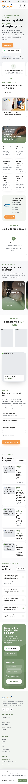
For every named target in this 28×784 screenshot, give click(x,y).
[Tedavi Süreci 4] (16, 258)
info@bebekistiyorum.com (9, 761)
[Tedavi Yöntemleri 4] (13, 312)
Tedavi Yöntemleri (6, 727)
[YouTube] (11, 709)
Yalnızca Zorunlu (12, 780)
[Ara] (20, 6)
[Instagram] (7, 709)
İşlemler (4, 729)
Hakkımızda (5, 739)
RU (23, 1)
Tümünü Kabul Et (22, 780)
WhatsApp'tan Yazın (13, 50)
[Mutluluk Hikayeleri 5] (17, 120)
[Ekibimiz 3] (16, 384)
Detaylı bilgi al (10, 217)
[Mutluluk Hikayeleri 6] (19, 120)
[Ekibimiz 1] (12, 384)
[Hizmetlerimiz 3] (15, 78)
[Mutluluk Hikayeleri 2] (11, 120)
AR (25, 1)
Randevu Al (7, 45)
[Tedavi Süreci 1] (10, 258)
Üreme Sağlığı (6, 717)
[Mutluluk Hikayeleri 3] (13, 120)
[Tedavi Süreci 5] (18, 258)
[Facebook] (3, 709)
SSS (3, 746)
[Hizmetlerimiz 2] (13, 78)
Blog (3, 744)
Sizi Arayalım (14, 681)
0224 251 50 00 (6, 1)
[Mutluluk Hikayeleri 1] (9, 120)
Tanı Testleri (5, 724)
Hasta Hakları (5, 749)
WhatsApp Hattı (13, 648)
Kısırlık (4, 720)
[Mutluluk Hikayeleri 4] (15, 120)
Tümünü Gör (7, 92)
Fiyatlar (4, 732)
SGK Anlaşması (6, 751)
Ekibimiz (4, 742)
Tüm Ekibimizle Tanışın (11, 442)
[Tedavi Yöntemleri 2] (9, 312)
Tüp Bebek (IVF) (6, 722)
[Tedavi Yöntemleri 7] (19, 312)
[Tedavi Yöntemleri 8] (20, 312)
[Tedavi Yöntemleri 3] (11, 312)
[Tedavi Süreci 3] (14, 258)
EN (20, 1)
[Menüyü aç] (24, 6)
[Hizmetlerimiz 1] (11, 78)
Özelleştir (4, 780)
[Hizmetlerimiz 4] (17, 78)
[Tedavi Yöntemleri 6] (17, 312)
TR (18, 1)
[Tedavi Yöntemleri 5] (15, 312)
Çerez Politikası (5, 777)
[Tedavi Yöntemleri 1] (7, 312)
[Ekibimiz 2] (14, 384)
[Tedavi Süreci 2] (12, 258)
